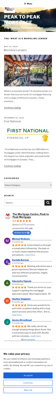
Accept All (28, 375)
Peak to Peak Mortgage (22, 19)
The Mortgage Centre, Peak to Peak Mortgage (31, 215)
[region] (28, 372)
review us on (20, 232)
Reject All (28, 390)
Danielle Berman (20, 260)
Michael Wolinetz (21, 239)
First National (12, 121)
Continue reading (12, 107)
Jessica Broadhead (22, 320)
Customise (28, 383)
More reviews (28, 339)
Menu (29, 3)
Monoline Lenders (15, 50)
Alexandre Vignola (21, 281)
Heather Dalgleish (21, 299)
